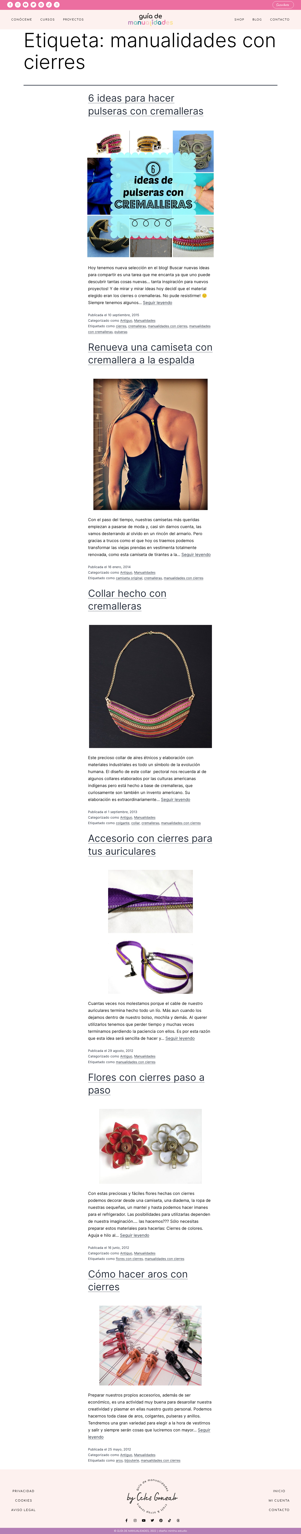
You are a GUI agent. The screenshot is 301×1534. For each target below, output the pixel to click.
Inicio (279, 1491)
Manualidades (144, 320)
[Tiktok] (49, 5)
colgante (122, 823)
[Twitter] (33, 5)
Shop (239, 19)
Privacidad (23, 1491)
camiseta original (129, 578)
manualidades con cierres (167, 326)
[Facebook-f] (10, 5)
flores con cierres (129, 1259)
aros (119, 1460)
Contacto (280, 19)
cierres (121, 326)
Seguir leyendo (157, 302)
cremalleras (137, 326)
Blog (257, 19)
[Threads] (57, 5)
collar (135, 823)
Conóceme (21, 19)
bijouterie (131, 1460)
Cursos (47, 19)
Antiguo (126, 320)
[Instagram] (18, 5)
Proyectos (73, 19)
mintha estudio (177, 1530)
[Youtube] (25, 5)
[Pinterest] (41, 5)
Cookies (23, 1500)
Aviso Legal (23, 1510)
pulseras (120, 332)
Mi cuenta (279, 1500)
